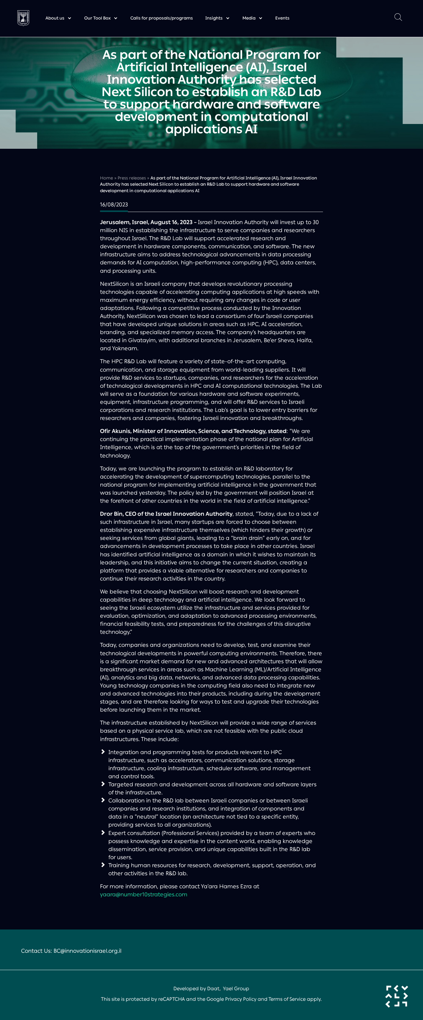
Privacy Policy (240, 999)
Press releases (132, 178)
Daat (213, 988)
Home (106, 178)
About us (55, 18)
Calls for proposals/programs (161, 18)
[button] (398, 18)
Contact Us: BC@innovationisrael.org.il (71, 950)
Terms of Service (287, 999)
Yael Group (236, 988)
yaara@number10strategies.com (143, 894)
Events (282, 18)
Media (248, 18)
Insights (214, 18)
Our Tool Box (97, 18)
